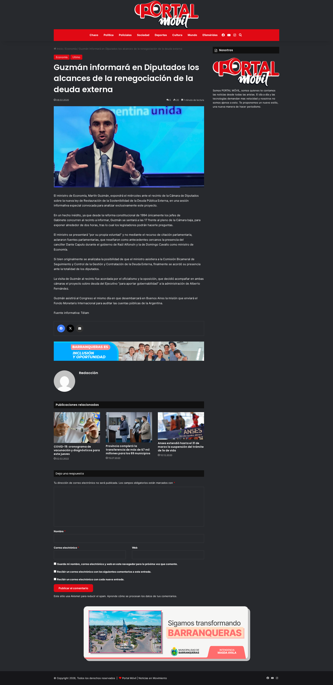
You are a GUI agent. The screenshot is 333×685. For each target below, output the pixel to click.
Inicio (59, 48)
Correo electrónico (66, 547)
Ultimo (76, 57)
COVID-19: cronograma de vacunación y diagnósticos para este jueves (77, 450)
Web (134, 547)
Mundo (192, 35)
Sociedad (143, 35)
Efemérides (210, 35)
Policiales (125, 35)
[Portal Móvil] (166, 14)
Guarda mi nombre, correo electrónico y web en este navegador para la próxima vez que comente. (117, 564)
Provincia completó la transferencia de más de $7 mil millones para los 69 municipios (128, 449)
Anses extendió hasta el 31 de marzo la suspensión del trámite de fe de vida (181, 446)
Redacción (88, 372)
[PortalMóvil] (246, 86)
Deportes (161, 35)
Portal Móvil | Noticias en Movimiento (144, 678)
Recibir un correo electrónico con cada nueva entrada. (90, 579)
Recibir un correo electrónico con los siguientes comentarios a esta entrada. (104, 571)
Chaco (94, 35)
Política (109, 35)
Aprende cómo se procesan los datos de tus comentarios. (142, 596)
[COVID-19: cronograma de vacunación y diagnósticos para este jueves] (77, 427)
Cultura (177, 35)
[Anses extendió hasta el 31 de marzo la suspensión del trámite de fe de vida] (181, 425)
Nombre (60, 531)
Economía (71, 48)
